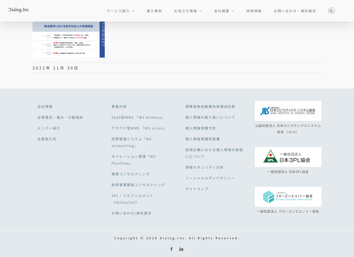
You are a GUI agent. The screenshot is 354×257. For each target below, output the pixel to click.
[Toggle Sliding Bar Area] (349, 4)
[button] (331, 10)
